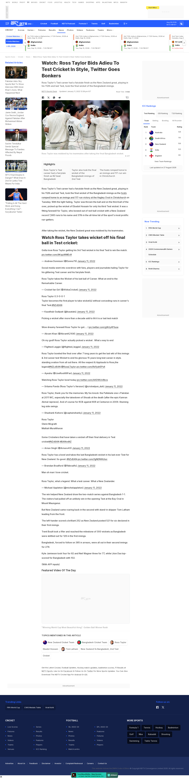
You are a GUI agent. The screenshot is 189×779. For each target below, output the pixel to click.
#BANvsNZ (66, 441)
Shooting (165, 734)
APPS (98, 2)
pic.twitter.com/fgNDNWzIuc (92, 459)
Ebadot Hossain (50, 649)
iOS (85, 674)
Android (77, 674)
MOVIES (34, 2)
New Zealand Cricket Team (61, 642)
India (157, 150)
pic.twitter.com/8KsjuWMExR (57, 254)
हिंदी (28, 2)
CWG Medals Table (156, 235)
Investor (58, 763)
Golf (103, 23)
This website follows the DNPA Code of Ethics (111, 768)
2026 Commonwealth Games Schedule (160, 252)
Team (146, 121)
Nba (141, 734)
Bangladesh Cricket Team (94, 642)
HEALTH (67, 2)
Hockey (159, 727)
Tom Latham (72, 649)
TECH (74, 2)
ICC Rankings (153, 262)
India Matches (13, 41)
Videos (80, 30)
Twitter (90, 671)
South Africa (160, 138)
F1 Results (119, 667)
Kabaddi (152, 734)
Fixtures (42, 30)
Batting (155, 121)
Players (39, 745)
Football (54, 23)
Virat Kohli (152, 242)
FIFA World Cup (154, 228)
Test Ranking (149, 113)
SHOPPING (90, 2)
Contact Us (102, 763)
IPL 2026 (11, 46)
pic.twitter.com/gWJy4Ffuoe (103, 327)
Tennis (94, 23)
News (61, 30)
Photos (70, 30)
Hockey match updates (87, 667)
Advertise (9, 763)
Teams (101, 30)
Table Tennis (150, 741)
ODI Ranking (163, 113)
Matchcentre (74, 749)
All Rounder (177, 121)
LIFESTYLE (58, 2)
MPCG (116, 2)
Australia (158, 132)
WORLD (15, 2)
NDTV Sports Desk (49, 91)
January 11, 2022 (86, 261)
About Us (21, 763)
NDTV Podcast (68, 23)
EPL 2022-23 (102, 727)
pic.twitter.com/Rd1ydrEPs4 (91, 366)
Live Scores (13, 727)
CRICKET (42, 2)
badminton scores (106, 667)
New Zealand (160, 144)
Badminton (114, 23)
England (158, 156)
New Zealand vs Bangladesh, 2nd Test (100, 649)
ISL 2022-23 (73, 727)
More (109, 30)
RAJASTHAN (107, 2)
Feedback (33, 763)
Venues (11, 749)
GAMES (81, 2)
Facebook (68, 671)
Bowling (165, 121)
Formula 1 (83, 23)
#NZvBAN (57, 305)
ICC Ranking (41, 749)
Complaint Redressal (74, 763)
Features (90, 30)
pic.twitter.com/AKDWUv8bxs (92, 379)
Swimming (134, 741)
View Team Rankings (163, 161)
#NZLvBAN (55, 366)
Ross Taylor (120, 642)
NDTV (8, 2)
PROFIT (22, 2)
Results (52, 30)
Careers (90, 763)
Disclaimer (46, 763)
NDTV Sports (47, 671)
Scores (21, 30)
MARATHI (123, 2)
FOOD (50, 2)
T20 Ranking (177, 113)
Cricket (43, 23)
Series (31, 30)
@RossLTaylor (68, 366)
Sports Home (10, 57)
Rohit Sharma (153, 269)
